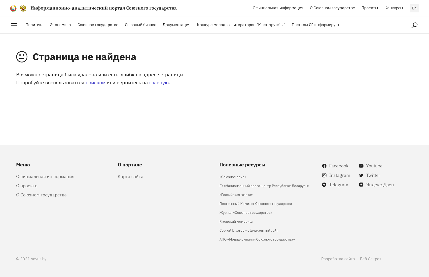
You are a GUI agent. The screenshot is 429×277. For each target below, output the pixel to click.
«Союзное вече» (232, 176)
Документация (176, 24)
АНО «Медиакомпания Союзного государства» (257, 239)
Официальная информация (278, 7)
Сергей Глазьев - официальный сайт (248, 230)
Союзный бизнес (140, 24)
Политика (35, 24)
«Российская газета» (236, 194)
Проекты (369, 7)
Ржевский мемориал (236, 221)
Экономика (60, 24)
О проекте (26, 185)
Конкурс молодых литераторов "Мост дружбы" (241, 24)
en (414, 7)
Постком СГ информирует (316, 24)
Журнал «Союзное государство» (245, 212)
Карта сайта (130, 176)
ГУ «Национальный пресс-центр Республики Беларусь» (264, 185)
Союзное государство (97, 24)
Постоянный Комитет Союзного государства (255, 203)
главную (159, 82)
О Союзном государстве (332, 7)
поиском (96, 82)
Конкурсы (394, 7)
